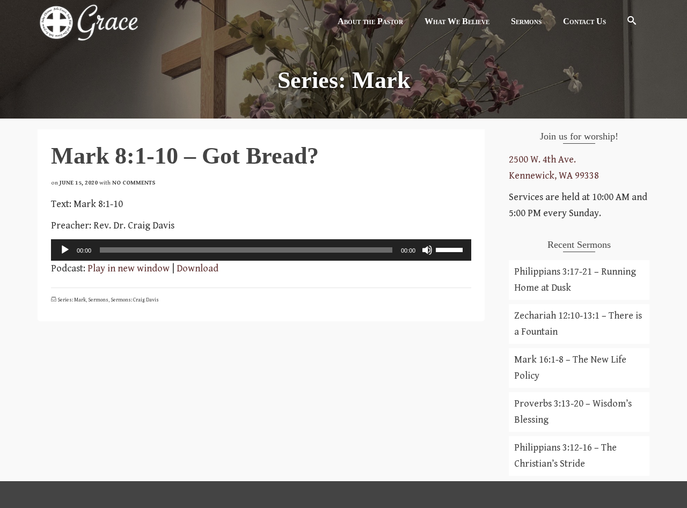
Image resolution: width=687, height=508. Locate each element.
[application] (261, 250)
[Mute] (427, 250)
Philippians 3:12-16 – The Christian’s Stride (565, 455)
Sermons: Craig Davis (135, 300)
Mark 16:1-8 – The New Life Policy (570, 367)
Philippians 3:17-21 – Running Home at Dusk (575, 279)
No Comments (134, 182)
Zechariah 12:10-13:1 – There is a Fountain (578, 323)
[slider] (451, 249)
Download (197, 268)
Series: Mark (71, 300)
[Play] (65, 250)
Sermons (98, 300)
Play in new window (128, 268)
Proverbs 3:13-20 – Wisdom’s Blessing (573, 411)
